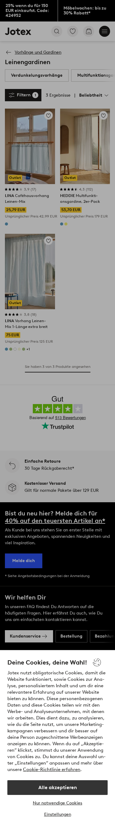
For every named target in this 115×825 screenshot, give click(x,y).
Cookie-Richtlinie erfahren (51, 769)
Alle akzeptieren (57, 787)
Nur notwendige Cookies (57, 803)
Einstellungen (57, 814)
